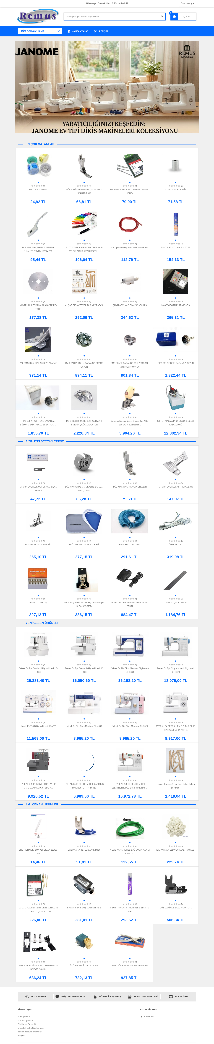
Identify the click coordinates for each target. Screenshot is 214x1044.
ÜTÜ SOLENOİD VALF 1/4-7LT (84, 965)
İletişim (21, 1035)
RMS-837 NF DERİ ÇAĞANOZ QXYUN (176, 363)
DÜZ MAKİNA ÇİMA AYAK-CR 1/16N (130, 487)
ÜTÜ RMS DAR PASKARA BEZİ (84, 544)
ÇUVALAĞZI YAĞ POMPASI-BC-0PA (130, 305)
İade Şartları (24, 1016)
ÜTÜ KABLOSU (176, 544)
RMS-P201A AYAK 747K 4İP (38, 544)
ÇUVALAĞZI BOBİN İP (175, 189)
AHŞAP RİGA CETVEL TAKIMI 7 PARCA (84, 305)
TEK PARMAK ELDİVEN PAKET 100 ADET (176, 850)
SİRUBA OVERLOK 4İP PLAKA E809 (176, 487)
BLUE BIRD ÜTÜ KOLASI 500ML (176, 247)
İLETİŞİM (103, 31)
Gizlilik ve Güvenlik (27, 1024)
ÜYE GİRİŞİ (187, 3)
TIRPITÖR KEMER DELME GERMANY (130, 965)
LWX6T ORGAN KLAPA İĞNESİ (175, 305)
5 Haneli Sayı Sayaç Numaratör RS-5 (84, 908)
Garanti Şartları (25, 1020)
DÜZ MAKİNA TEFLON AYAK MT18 (84, 850)
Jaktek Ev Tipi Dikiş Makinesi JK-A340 (84, 726)
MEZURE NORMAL (38, 189)
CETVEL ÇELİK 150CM (176, 602)
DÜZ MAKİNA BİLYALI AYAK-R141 (176, 908)
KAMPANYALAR (80, 31)
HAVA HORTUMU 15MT (130, 544)
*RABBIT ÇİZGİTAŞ (38, 602)
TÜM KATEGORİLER (32, 31)
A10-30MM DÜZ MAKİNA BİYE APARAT (38, 363)
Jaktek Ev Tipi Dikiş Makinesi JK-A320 (130, 726)
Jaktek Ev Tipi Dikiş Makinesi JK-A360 (38, 726)
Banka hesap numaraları (30, 1031)
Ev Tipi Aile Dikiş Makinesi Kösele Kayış (130, 247)
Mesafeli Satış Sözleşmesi (31, 1028)
